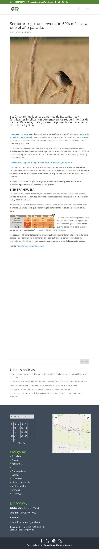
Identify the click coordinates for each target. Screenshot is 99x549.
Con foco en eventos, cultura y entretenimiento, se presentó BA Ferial (40, 389)
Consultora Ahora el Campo (58, 545)
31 (15, 439)
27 (25, 435)
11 (19, 428)
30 (12, 439)
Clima (14, 467)
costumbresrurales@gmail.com (25, 522)
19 (22, 431)
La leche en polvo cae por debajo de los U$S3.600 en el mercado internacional (43, 385)
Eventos (15, 474)
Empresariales (19, 471)
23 (12, 435)
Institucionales (19, 486)
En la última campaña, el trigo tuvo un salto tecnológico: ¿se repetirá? (47, 162)
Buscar (85, 361)
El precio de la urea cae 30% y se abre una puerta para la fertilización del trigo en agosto (48, 381)
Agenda (15, 460)
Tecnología (17, 493)
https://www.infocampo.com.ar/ (30, 246)
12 (22, 428)
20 (25, 431)
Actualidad (17, 456)
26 (22, 435)
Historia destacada (21, 482)
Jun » (25, 443)
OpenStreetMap (82, 451)
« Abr (19, 443)
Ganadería (17, 478)
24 (15, 435)
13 (25, 428)
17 (15, 431)
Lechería (16, 489)
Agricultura (27, 32)
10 (15, 428)
